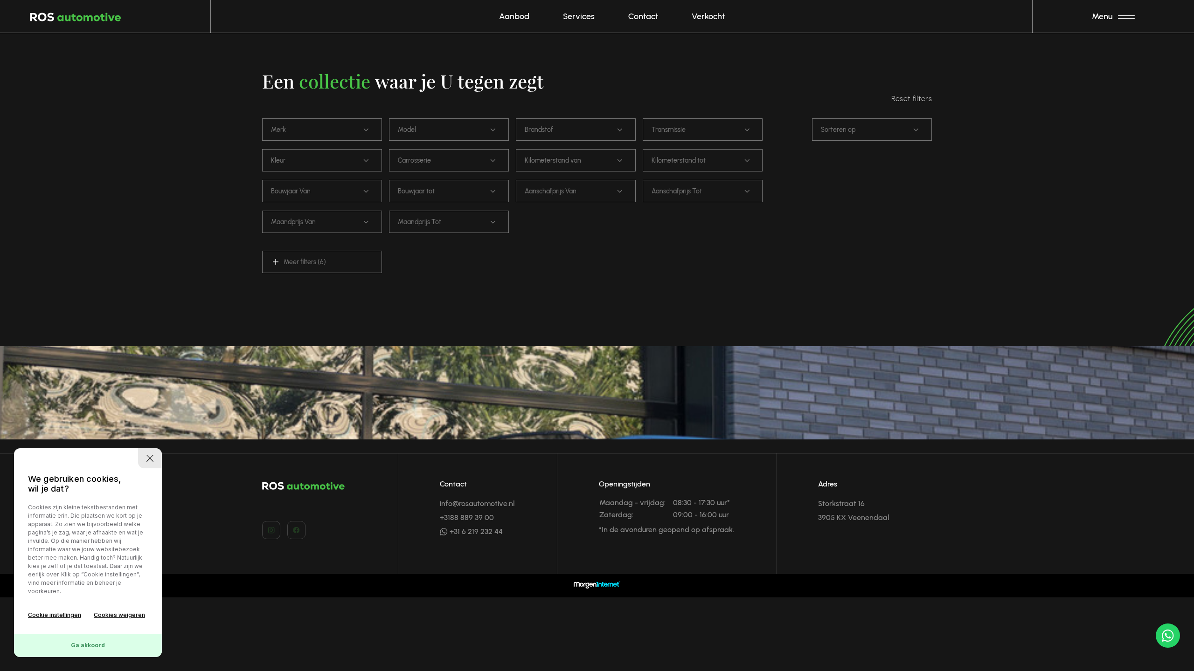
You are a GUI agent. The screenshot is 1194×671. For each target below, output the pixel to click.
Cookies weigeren (119, 614)
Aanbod (514, 16)
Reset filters (911, 98)
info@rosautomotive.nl (477, 503)
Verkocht (708, 16)
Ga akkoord (88, 645)
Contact (643, 16)
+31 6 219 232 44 (475, 531)
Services (579, 16)
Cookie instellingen (54, 614)
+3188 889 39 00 (467, 517)
